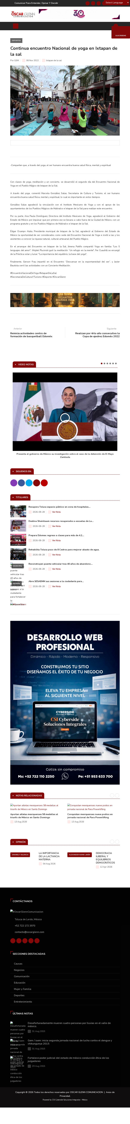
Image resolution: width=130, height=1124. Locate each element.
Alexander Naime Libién (79, 855)
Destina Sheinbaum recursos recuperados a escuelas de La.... (61, 521)
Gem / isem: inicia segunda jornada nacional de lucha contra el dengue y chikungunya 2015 (70, 1042)
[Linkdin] (99, 3)
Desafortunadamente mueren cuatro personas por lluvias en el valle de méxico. (69, 1024)
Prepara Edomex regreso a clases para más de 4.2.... (56, 535)
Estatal (16, 537)
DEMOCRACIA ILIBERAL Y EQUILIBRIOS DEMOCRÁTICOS (105, 858)
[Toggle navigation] (15, 26)
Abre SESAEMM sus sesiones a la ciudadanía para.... (56, 581)
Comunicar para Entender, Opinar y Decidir (36, 3)
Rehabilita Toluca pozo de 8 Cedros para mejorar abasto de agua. (64, 549)
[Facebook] (87, 3)
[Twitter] (93, 3)
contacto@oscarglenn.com (29, 932)
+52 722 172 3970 (25, 925)
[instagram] (36, 940)
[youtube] (30, 940)
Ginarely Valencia (20, 855)
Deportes (16, 40)
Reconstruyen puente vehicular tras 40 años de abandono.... (61, 563)
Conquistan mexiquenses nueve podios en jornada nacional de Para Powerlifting (90, 816)
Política (17, 523)
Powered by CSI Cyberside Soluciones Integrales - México (65, 1100)
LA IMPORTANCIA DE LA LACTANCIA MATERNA (49, 856)
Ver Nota (56, 512)
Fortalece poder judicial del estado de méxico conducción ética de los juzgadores (68, 1059)
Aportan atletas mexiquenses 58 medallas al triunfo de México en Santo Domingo (34, 816)
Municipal (17, 509)
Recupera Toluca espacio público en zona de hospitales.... (59, 506)
